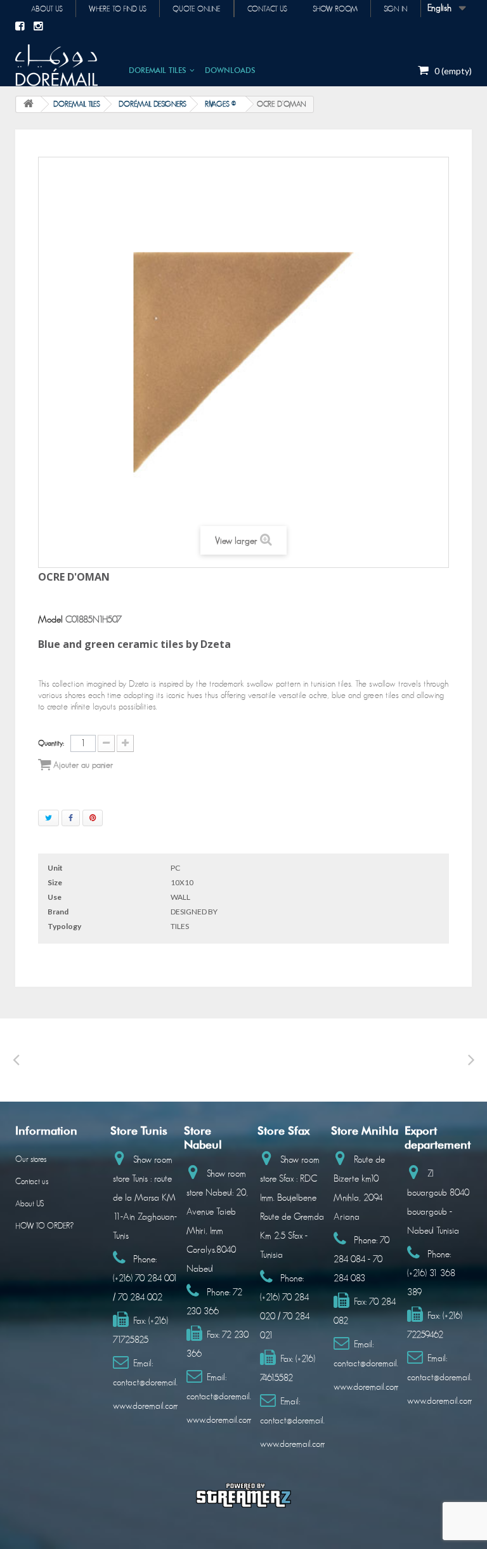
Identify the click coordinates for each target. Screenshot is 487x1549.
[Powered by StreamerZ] (243, 1495)
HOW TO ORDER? (44, 1226)
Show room (335, 9)
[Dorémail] (56, 65)
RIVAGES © (220, 104)
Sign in (396, 9)
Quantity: (51, 743)
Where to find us (117, 9)
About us (47, 9)
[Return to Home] (28, 104)
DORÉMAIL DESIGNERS (152, 104)
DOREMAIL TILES (157, 70)
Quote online (196, 9)
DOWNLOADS (230, 70)
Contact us (267, 9)
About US (29, 1204)
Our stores (30, 1160)
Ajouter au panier (82, 765)
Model (50, 619)
